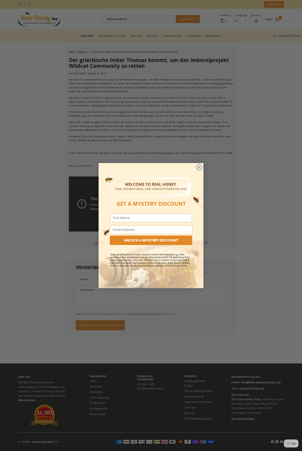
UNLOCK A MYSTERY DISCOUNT (151, 240)
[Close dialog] (199, 167)
